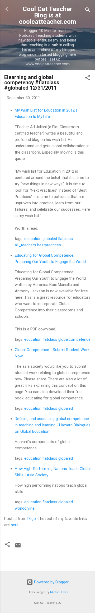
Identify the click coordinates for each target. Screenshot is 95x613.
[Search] (87, 11)
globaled (49, 238)
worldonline (25, 508)
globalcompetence (74, 339)
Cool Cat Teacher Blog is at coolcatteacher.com (47, 15)
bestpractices (49, 245)
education (32, 238)
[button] (87, 79)
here (14, 525)
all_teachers (25, 245)
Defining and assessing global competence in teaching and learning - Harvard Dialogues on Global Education (53, 425)
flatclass (65, 238)
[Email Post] (18, 547)
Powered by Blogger (51, 582)
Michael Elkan (59, 592)
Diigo (31, 518)
